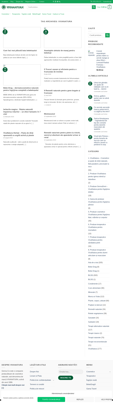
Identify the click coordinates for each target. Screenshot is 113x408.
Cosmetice (5, 14)
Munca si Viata (94, 296)
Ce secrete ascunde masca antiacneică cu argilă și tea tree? (102, 109)
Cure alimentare (94, 288)
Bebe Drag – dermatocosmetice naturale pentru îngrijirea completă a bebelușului (21, 89)
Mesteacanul (49, 114)
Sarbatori (91, 322)
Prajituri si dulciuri (95, 305)
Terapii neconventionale (97, 342)
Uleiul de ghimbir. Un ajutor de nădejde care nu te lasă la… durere (101, 86)
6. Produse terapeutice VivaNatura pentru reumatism (97, 227)
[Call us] (59, 1)
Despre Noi (19, 1)
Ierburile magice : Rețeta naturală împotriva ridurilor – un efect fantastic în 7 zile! (22, 111)
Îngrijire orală (26, 14)
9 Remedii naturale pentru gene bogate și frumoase (62, 92)
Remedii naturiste (95, 309)
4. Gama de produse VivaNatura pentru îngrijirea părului (99, 202)
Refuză (80, 399)
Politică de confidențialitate (40, 380)
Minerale (91, 292)
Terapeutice (16, 14)
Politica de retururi (37, 389)
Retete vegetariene (95, 313)
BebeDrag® (36, 14)
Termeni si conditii (37, 384)
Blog (11, 1)
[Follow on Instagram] (55, 1)
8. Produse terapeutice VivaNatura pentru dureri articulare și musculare (97, 252)
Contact (41, 1)
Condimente (93, 284)
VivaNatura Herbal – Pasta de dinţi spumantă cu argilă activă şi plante (18, 134)
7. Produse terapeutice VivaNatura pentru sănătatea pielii (97, 240)
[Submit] (94, 7)
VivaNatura (92, 349)
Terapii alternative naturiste (98, 326)
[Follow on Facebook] (53, 1)
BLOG (90, 275)
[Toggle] (53, 380)
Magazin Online (30, 1)
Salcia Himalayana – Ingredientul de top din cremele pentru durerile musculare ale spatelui (101, 124)
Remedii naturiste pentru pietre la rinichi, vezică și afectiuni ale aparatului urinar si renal (62, 135)
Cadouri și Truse (58, 14)
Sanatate (91, 318)
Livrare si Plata (36, 376)
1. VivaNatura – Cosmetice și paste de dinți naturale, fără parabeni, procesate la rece (98, 162)
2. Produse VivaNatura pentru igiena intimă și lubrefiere (97, 176)
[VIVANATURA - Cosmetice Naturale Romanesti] (13, 7)
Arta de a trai (93, 262)
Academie (5, 1)
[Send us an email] (57, 1)
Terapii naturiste (94, 337)
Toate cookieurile (51, 399)
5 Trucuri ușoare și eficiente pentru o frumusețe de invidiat (60, 70)
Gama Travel (46, 14)
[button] (107, 1)
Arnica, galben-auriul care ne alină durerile (101, 98)
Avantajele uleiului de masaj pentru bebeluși (59, 52)
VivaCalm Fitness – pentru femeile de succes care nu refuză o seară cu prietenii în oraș (101, 140)
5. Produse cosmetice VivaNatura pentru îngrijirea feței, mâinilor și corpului (99, 214)
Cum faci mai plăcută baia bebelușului (20, 51)
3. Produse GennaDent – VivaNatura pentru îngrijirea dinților (99, 189)
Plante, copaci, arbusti (96, 301)
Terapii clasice (93, 333)
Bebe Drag (92, 267)
